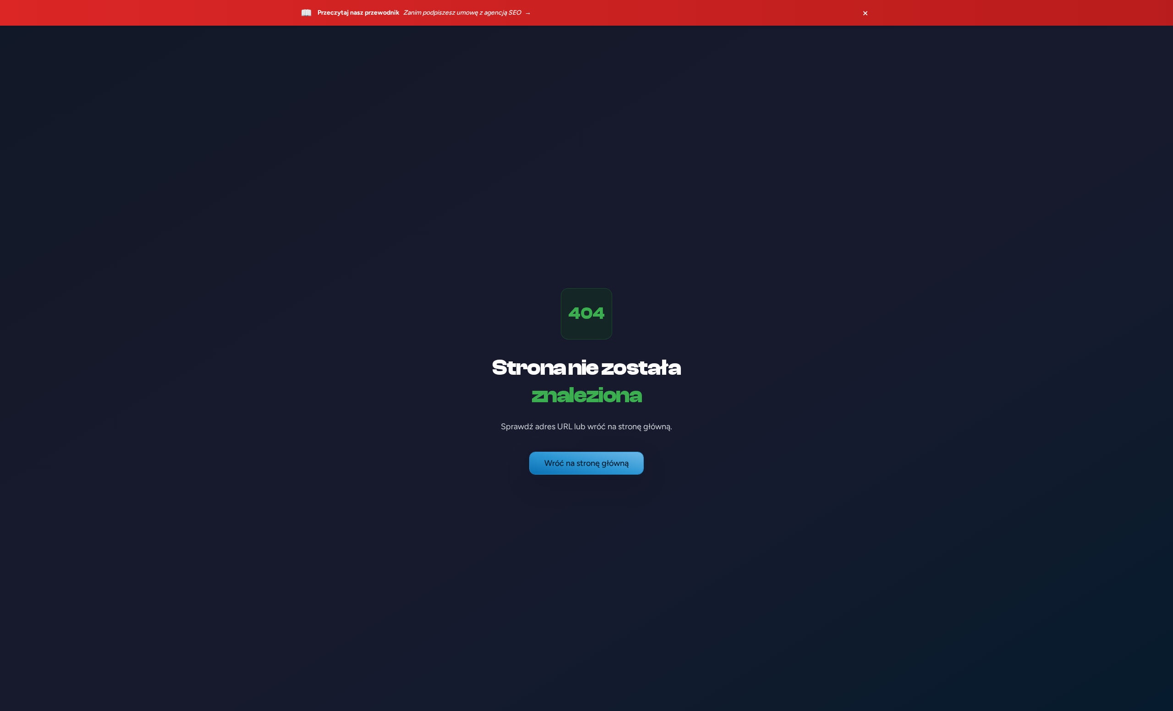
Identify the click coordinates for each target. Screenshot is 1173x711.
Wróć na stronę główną (586, 463)
